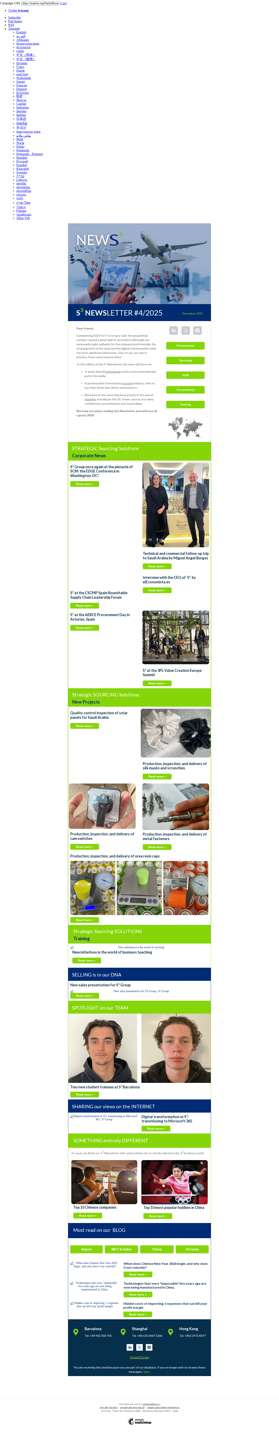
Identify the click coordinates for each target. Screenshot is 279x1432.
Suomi (20, 81)
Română (21, 157)
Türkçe (21, 207)
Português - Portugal (29, 154)
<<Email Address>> (150, 1404)
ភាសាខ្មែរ (21, 123)
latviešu (21, 183)
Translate (14, 28)
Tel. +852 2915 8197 (192, 1335)
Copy (63, 3)
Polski (20, 146)
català (20, 51)
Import (86, 1249)
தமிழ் (19, 198)
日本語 (21, 118)
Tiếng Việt (23, 218)
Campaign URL (10, 3)
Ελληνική (22, 92)
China (157, 1249)
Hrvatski (21, 63)
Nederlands (23, 78)
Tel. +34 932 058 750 (98, 1335)
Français (21, 85)
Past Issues (15, 21)
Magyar (21, 100)
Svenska (21, 172)
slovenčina (23, 187)
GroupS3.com (139, 1357)
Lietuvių (21, 180)
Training (185, 404)
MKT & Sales (121, 1249)
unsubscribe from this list (132, 1407)
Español (21, 165)
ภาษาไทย (23, 202)
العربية (20, 36)
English (21, 32)
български (23, 47)
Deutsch (21, 89)
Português (22, 150)
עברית (20, 176)
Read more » (84, 484)
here (147, 1371)
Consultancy (185, 389)
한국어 (21, 127)
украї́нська (23, 214)
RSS (11, 25)
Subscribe (14, 17)
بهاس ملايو (23, 135)
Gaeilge (21, 104)
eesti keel (22, 74)
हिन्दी (19, 96)
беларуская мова (27, 43)
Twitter (18, 10)
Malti (19, 139)
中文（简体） (26, 55)
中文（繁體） (26, 59)
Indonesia (22, 107)
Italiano (21, 115)
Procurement (185, 345)
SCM (185, 375)
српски (21, 194)
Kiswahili (22, 168)
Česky (20, 67)
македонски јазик (28, 131)
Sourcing (185, 360)
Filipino (21, 210)
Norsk (20, 143)
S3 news (192, 1249)
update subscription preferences (163, 1407)
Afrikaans (22, 40)
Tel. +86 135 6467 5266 (147, 1335)
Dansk (20, 70)
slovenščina (23, 191)
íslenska (21, 111)
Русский (22, 161)
